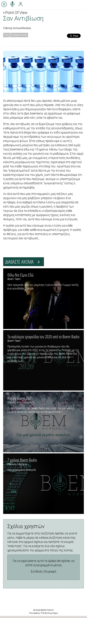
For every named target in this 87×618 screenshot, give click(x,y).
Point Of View (15, 12)
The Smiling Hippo (49, 613)
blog (6, 34)
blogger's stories (19, 34)
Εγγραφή (50, 571)
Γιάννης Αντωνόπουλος (17, 28)
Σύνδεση (36, 571)
